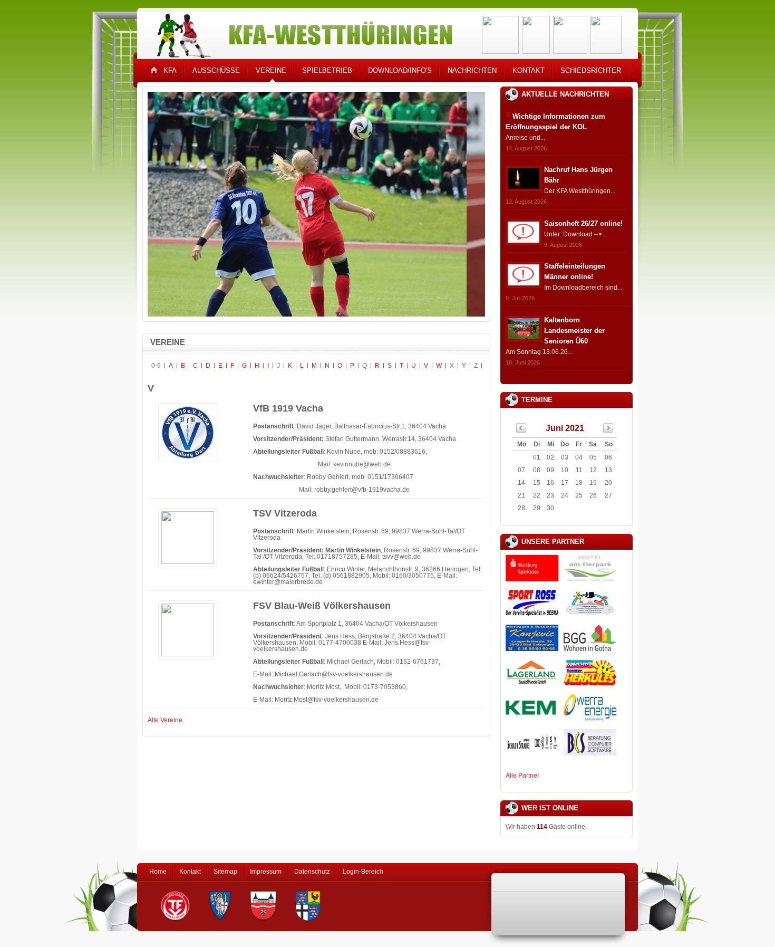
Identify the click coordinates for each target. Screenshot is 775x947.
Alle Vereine (165, 720)
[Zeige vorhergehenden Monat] (521, 431)
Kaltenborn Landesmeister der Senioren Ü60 (574, 330)
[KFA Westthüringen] (300, 33)
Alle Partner (522, 775)
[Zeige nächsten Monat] (608, 431)
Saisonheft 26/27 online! (583, 223)
